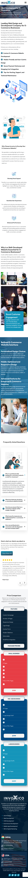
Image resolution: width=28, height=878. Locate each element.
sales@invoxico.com (9, 865)
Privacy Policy (17, 869)
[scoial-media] (10, 875)
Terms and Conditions (8, 869)
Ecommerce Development (11, 823)
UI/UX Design (7, 815)
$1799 (14, 736)
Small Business (13, 653)
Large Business (14, 744)
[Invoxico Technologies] (14, 798)
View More (6, 553)
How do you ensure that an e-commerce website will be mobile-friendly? (14, 508)
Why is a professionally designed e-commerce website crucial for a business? (14, 475)
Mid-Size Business (14, 699)
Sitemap (23, 869)
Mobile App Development (11, 826)
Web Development (9, 818)
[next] (24, 582)
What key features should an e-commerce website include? (14, 500)
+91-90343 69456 (8, 845)
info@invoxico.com (8, 848)
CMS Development (9, 821)
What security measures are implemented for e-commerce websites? (14, 517)
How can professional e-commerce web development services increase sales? (13, 526)
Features (14, 609)
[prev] (20, 583)
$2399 (14, 781)
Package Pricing (14, 646)
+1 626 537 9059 (8, 862)
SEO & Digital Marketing (10, 829)
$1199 (14, 690)
